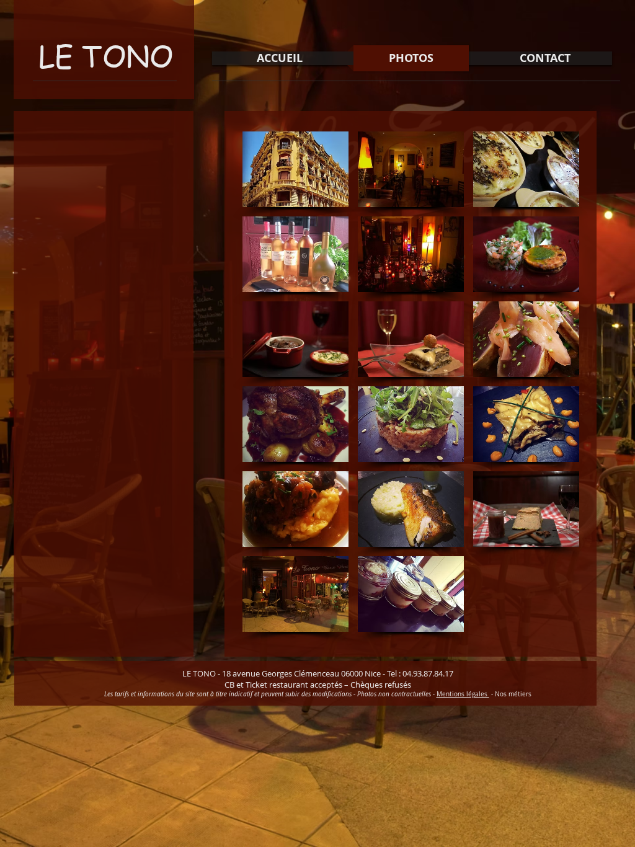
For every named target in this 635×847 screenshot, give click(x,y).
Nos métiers (513, 694)
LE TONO (105, 55)
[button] (295, 169)
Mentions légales (463, 694)
